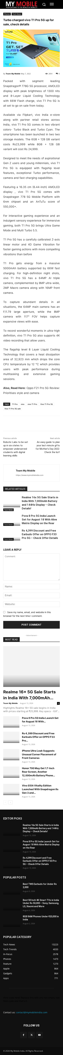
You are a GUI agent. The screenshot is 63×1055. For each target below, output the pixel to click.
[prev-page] (5, 802)
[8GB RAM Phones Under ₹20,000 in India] (11, 921)
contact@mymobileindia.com (31, 1012)
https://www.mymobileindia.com (29, 475)
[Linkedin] (21, 424)
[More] (43, 424)
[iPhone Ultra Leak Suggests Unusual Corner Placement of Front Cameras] (11, 754)
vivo (22, 404)
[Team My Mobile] (9, 473)
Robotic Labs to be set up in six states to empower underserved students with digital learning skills (15, 449)
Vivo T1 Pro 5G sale (13, 408)
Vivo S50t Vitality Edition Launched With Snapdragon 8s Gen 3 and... (40, 789)
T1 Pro (15, 404)
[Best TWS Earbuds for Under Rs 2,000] (11, 888)
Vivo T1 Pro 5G (46, 404)
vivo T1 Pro (32, 404)
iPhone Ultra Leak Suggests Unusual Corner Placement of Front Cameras (39, 754)
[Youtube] (39, 1035)
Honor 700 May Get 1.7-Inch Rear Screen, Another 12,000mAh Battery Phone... (38, 772)
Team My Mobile (13, 73)
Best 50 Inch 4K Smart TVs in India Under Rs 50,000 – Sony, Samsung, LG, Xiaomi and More (41, 903)
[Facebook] (6, 424)
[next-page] (10, 802)
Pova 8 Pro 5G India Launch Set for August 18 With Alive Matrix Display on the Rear (39, 519)
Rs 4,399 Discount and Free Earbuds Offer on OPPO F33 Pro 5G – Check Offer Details (40, 534)
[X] (14, 424)
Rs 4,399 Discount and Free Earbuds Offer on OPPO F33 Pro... (38, 737)
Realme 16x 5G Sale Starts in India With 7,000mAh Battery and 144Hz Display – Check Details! (41, 828)
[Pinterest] (36, 424)
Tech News (17, 14)
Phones (7, 14)
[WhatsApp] (29, 424)
